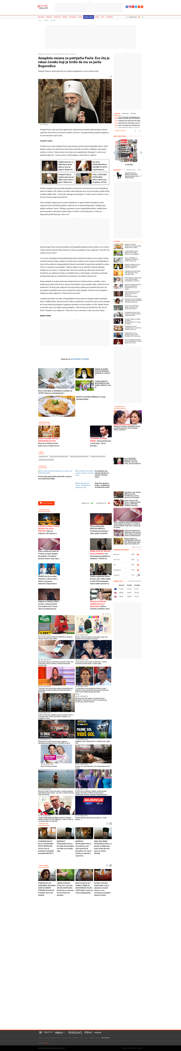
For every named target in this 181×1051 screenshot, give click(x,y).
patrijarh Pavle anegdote (46, 459)
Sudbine (46, 20)
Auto (102, 17)
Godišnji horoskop (130, 170)
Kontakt (47, 1043)
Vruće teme (42, 466)
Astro (80, 17)
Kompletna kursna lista (134, 581)
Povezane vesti (43, 823)
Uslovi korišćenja (105, 1037)
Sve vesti (117, 241)
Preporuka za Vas (44, 422)
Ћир (139, 6)
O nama (98, 1037)
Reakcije (133, 113)
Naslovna (41, 17)
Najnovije (117, 113)
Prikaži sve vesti (120, 130)
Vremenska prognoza (121, 550)
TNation (140, 1048)
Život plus (57, 17)
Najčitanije (125, 113)
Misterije (53, 20)
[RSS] (141, 241)
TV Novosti (109, 17)
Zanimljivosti (88, 17)
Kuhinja (64, 17)
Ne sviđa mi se (102, 503)
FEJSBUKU (85, 359)
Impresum (41, 1043)
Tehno (97, 17)
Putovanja (72, 17)
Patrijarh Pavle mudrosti (98, 456)
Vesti (39, 20)
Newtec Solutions (131, 1048)
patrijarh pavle (43, 456)
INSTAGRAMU (75, 359)
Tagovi (41, 452)
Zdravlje (49, 17)
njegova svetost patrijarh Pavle (79, 456)
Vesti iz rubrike (43, 865)
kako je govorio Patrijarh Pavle (59, 456)
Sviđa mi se (86, 503)
